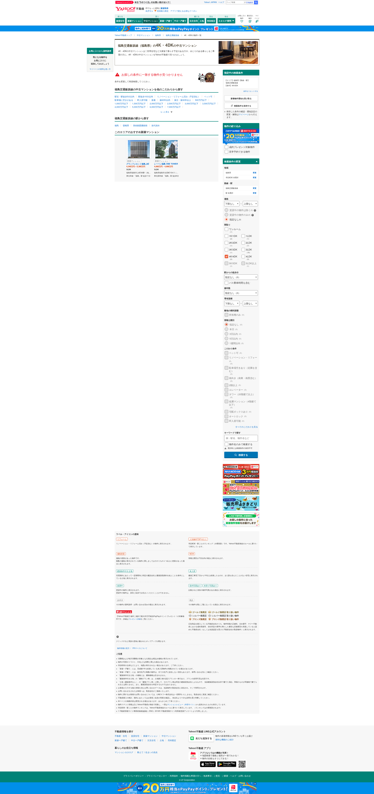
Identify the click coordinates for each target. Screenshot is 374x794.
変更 (254, 172)
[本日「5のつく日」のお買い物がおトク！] (150, 2)
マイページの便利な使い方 (100, 69)
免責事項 (207, 775)
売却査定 (211, 20)
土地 (202, 20)
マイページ (244, 114)
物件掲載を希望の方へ (191, 775)
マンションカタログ (124, 752)
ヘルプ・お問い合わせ (240, 775)
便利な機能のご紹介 (224, 739)
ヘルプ (221, 2)
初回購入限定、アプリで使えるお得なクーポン (177, 10)
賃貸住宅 (120, 20)
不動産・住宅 (121, 735)
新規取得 (164, 8)
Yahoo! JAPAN (210, 2)
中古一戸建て (180, 20)
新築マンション (135, 20)
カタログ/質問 (224, 20)
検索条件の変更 (232, 161)
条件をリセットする (250, 91)
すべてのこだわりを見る (246, 426)
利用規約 (174, 775)
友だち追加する (204, 738)
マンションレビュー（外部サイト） (181, 704)
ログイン (149, 10)
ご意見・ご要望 (221, 775)
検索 (256, 2)
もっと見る (165, 111)
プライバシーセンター (157, 775)
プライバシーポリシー (133, 775)
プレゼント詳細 (134, 619)
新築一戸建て (166, 20)
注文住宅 (194, 20)
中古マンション (151, 20)
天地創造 (249, 2)
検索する (243, 455)
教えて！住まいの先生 (147, 752)
